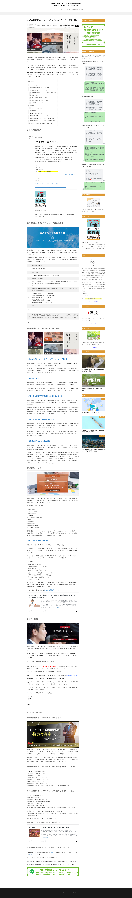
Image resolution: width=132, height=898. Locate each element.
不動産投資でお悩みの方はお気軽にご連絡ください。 (41, 123)
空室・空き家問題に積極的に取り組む (39, 100)
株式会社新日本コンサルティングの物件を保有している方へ (42, 120)
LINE (28, 692)
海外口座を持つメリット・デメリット (90, 412)
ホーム (49, 9)
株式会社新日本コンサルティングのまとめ (38, 115)
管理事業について (33, 105)
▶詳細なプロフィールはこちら (71, 174)
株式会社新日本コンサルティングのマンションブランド (43, 92)
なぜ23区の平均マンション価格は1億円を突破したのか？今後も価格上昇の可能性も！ (93, 450)
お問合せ (81, 9)
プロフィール (55, 9)
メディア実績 (62, 9)
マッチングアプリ (102, 355)
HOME (29, 13)
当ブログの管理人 (33, 85)
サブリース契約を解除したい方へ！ (36, 113)
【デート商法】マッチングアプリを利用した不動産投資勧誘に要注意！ (93, 370)
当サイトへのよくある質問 (72, 9)
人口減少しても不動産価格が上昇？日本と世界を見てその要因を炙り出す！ (93, 431)
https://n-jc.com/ (35, 321)
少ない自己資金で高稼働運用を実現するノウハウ (41, 97)
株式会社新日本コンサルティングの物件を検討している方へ (42, 118)
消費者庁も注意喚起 (49, 590)
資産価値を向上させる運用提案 (37, 102)
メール (30, 854)
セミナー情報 (32, 110)
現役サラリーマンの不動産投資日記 (70, 893)
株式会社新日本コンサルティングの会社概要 (38, 87)
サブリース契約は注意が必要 (37, 108)
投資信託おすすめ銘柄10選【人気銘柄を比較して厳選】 (93, 389)
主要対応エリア (34, 95)
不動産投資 (103, 416)
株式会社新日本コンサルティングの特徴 (37, 90)
